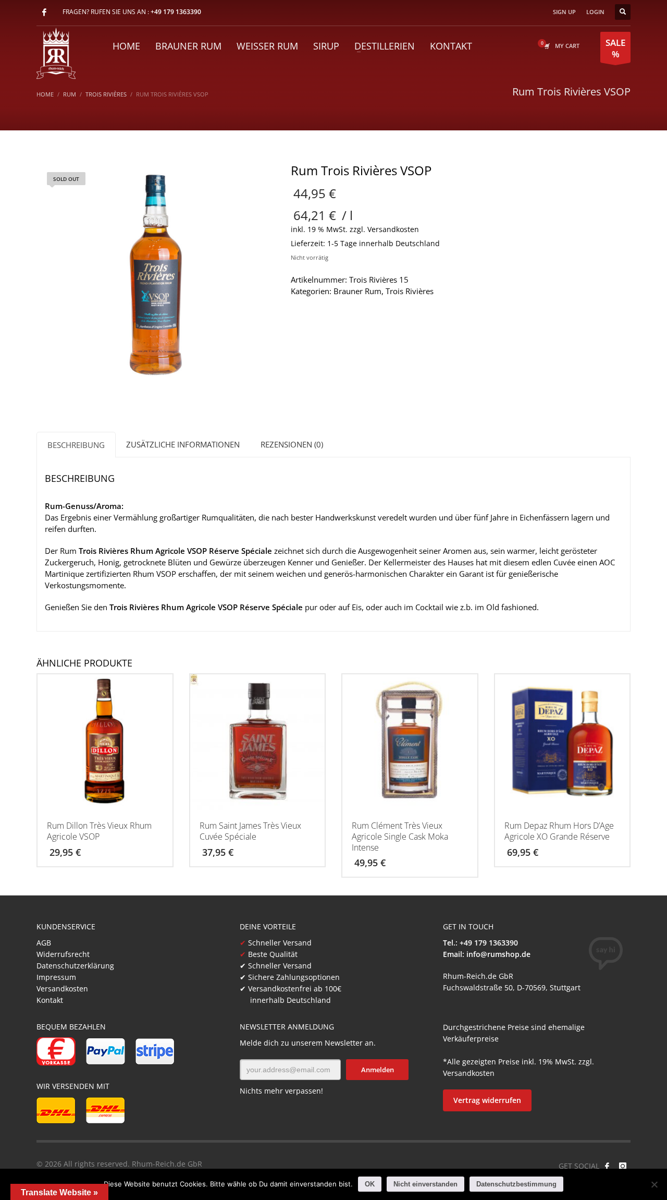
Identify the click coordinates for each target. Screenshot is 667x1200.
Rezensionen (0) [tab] (292, 444)
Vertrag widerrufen (487, 1100)
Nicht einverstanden (425, 1184)
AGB (43, 943)
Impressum (56, 977)
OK (370, 1184)
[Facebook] (44, 12)
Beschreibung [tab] (76, 445)
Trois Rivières (410, 291)
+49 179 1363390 (176, 11)
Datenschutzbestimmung (516, 1184)
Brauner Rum (357, 291)
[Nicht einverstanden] (654, 1184)
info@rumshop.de (498, 954)
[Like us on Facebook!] (607, 1166)
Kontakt (49, 1000)
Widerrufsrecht (63, 954)
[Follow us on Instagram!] (623, 1166)
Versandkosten (393, 229)
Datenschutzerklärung (75, 966)
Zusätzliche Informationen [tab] (183, 444)
